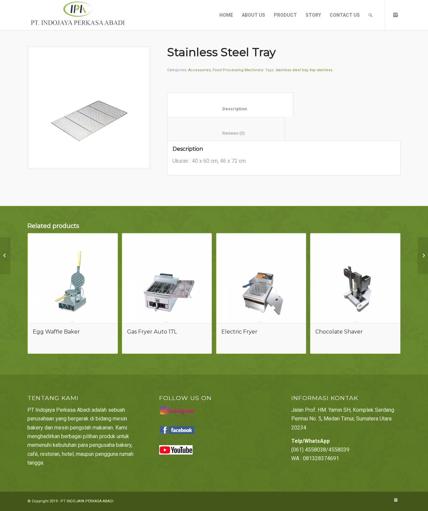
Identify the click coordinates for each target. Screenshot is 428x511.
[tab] (230, 105)
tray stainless (321, 70)
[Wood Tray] (423, 255)
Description (230, 108)
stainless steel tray (292, 70)
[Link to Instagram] (396, 15)
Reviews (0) (226, 133)
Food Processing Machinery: (238, 70)
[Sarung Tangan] (5, 255)
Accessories (199, 70)
